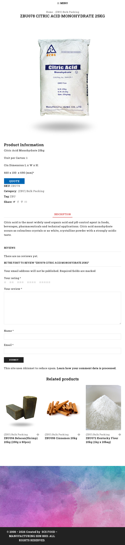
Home (49, 11)
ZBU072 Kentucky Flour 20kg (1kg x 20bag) (102, 440)
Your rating (12, 278)
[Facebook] (18, 201)
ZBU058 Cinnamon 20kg (61, 438)
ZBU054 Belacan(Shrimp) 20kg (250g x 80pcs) (21, 440)
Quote (14, 181)
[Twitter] (14, 201)
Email (9, 345)
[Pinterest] (22, 201)
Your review (13, 288)
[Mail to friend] (25, 201)
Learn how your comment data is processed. (86, 368)
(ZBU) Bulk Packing (67, 11)
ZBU (13, 196)
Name (9, 330)
